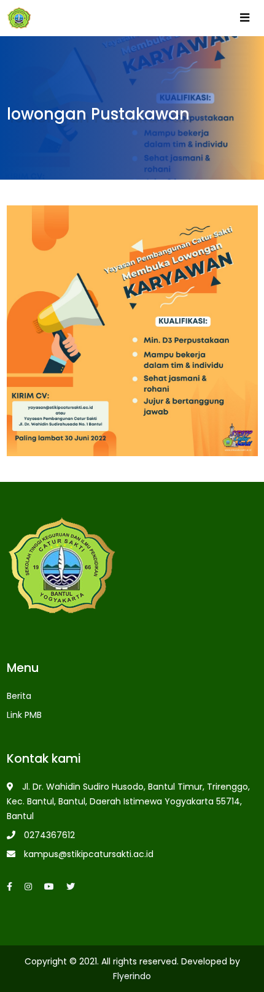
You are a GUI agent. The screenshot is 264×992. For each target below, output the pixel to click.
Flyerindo (132, 976)
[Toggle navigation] (244, 20)
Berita (19, 696)
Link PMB (24, 715)
